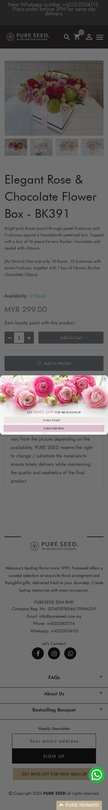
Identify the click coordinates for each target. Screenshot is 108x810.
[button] (79, 805)
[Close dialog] (105, 379)
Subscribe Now (54, 428)
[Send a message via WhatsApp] (96, 775)
